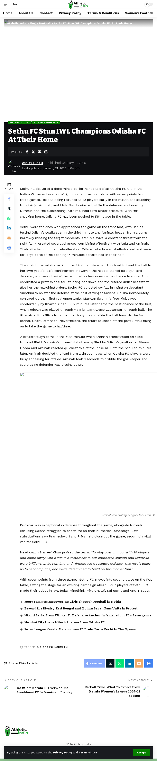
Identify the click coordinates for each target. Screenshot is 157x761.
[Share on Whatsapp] (9, 218)
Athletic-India (32, 163)
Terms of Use (88, 752)
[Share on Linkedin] (9, 228)
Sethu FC (60, 647)
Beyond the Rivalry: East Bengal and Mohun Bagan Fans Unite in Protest (81, 608)
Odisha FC (45, 647)
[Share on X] (33, 151)
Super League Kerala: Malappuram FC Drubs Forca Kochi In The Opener (80, 629)
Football (16, 122)
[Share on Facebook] (27, 151)
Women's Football (46, 122)
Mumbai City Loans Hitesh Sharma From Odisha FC (64, 622)
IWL (28, 122)
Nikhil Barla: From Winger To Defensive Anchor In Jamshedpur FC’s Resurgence (87, 615)
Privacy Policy (62, 752)
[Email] (39, 151)
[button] (141, 752)
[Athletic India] (78, 4)
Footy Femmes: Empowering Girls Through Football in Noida (72, 602)
